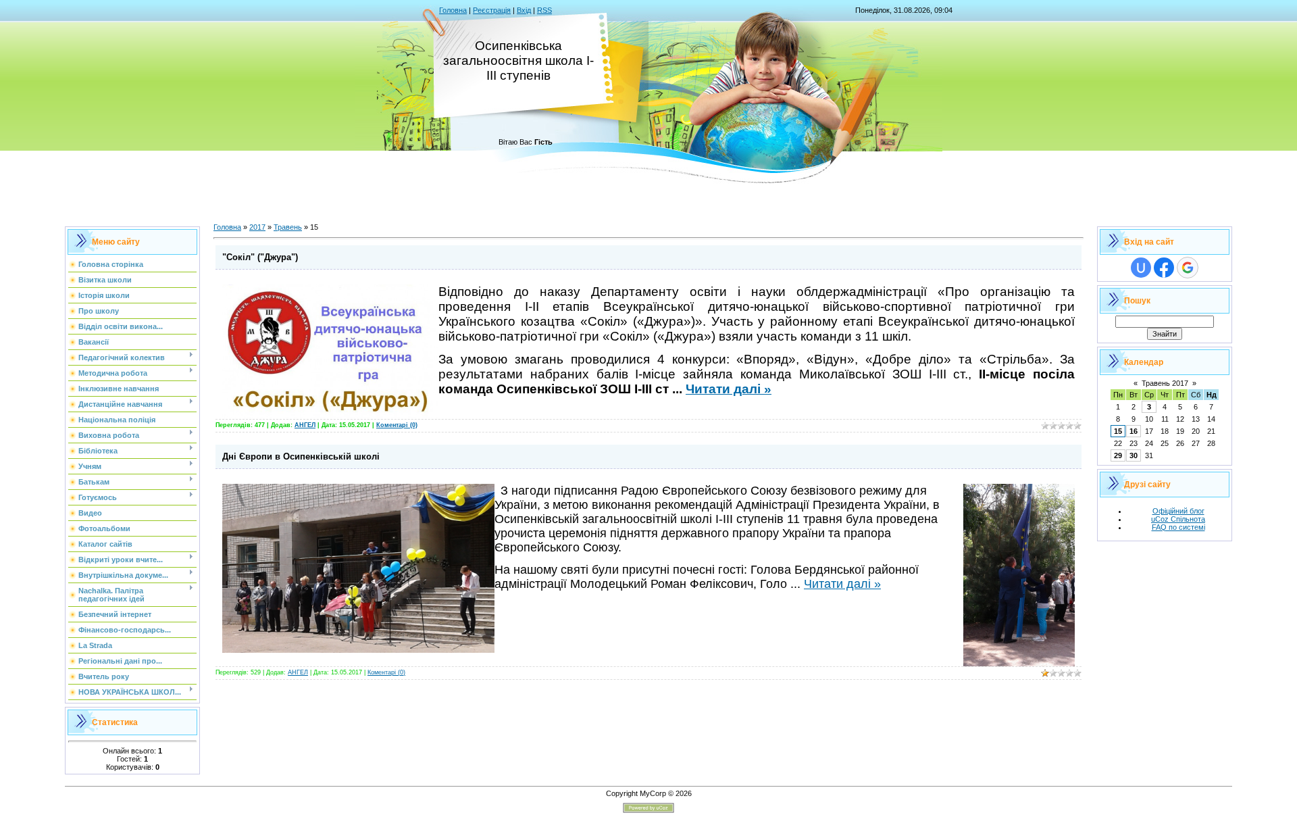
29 (1118, 455)
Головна (453, 10)
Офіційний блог (1178, 511)
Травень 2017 (1165, 383)
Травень (288, 227)
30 (1133, 455)
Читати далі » (728, 389)
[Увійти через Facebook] (1164, 267)
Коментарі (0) (396, 425)
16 (1133, 431)
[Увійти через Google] (1187, 267)
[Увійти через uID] (1141, 267)
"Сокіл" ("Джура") (260, 257)
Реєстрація (492, 10)
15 (1118, 431)
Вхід (524, 10)
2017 (257, 227)
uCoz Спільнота (1178, 519)
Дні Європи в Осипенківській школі (301, 456)
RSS (544, 10)
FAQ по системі (1178, 527)
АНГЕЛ (305, 425)
